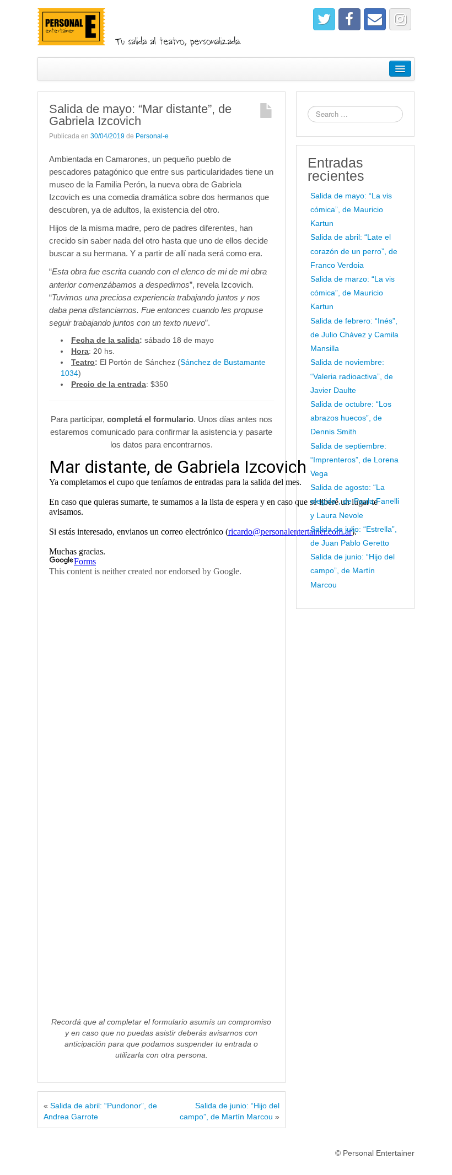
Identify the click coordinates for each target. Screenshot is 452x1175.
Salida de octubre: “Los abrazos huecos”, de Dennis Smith (350, 418)
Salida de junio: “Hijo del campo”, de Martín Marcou (352, 570)
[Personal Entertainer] (145, 28)
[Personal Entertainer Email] (375, 19)
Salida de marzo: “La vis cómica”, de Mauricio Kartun (352, 292)
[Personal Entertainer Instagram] (400, 19)
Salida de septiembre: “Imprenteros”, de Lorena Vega (354, 459)
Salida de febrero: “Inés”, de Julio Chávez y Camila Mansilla (354, 334)
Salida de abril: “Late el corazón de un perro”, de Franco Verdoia (353, 251)
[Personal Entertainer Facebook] (349, 19)
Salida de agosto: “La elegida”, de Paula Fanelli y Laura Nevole (354, 501)
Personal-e (152, 136)
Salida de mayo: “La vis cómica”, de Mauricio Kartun (351, 209)
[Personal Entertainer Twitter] (324, 19)
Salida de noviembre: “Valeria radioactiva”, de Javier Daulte (351, 376)
